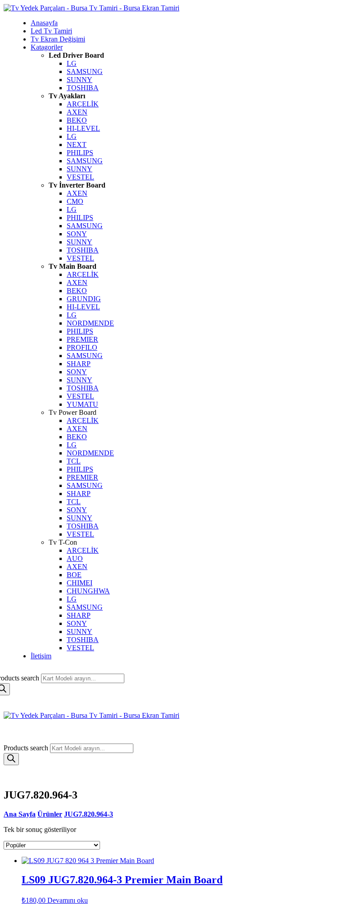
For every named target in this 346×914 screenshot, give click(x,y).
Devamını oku (67, 900)
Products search (27, 748)
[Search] (11, 759)
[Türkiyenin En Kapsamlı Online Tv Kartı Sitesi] (91, 8)
